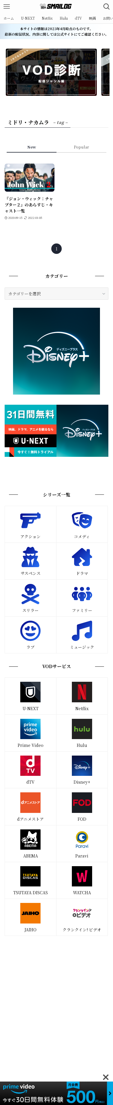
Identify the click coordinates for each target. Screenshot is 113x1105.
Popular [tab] (81, 147)
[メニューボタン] (6, 6)
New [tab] (31, 147)
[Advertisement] (56, 1000)
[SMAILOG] (56, 6)
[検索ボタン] (106, 6)
